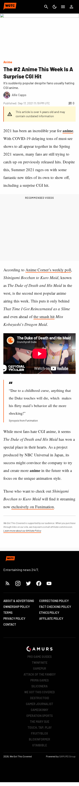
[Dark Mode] (54, 7)
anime (68, 130)
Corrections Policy (54, 601)
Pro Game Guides (39, 656)
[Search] (46, 7)
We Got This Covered (39, 692)
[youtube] (49, 583)
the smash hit (44, 316)
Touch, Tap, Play (40, 727)
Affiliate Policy (51, 618)
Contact (9, 624)
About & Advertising (18, 601)
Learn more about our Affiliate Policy (22, 530)
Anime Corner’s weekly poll (48, 269)
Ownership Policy (16, 607)
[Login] (71, 7)
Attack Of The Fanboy (40, 674)
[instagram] (17, 583)
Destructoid (39, 698)
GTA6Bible (39, 745)
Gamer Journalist (39, 704)
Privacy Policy (14, 618)
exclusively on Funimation (32, 506)
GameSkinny (39, 710)
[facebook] (38, 583)
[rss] (7, 583)
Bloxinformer (39, 739)
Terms (7, 612)
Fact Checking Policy (55, 607)
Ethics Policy (49, 612)
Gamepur (39, 668)
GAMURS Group (67, 756)
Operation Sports (39, 715)
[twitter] (28, 583)
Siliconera (39, 686)
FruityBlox (39, 733)
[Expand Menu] (63, 7)
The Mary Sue (39, 721)
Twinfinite (39, 662)
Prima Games (39, 680)
